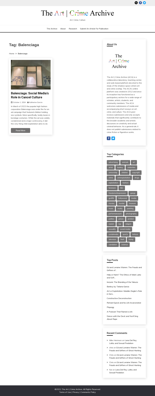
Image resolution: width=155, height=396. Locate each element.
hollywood (122, 198)
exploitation (113, 183)
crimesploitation (123, 178)
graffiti (111, 198)
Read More (20, 130)
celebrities (131, 167)
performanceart (115, 214)
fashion (125, 183)
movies (111, 203)
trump (131, 239)
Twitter (144, 2)
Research (73, 28)
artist (111, 167)
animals (125, 162)
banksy (120, 167)
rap (119, 224)
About (63, 28)
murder (122, 203)
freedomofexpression (117, 193)
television (112, 239)
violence (124, 245)
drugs (137, 178)
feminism (112, 188)
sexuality (112, 229)
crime (111, 178)
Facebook (140, 2)
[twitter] (113, 138)
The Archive (52, 28)
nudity (120, 208)
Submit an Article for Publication (94, 28)
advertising (113, 162)
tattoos (135, 234)
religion (128, 224)
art (134, 162)
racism (111, 224)
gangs (132, 193)
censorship (113, 172)
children (125, 172)
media (133, 198)
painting (130, 208)
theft (122, 239)
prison (121, 219)
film (121, 188)
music (111, 208)
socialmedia (113, 234)
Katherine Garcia (35, 102)
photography (131, 214)
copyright (136, 172)
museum (132, 203)
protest (131, 219)
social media (125, 229)
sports (125, 234)
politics (111, 219)
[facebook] (108, 138)
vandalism (113, 245)
